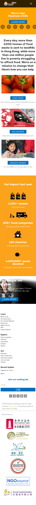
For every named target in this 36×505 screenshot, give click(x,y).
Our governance (6, 319)
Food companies (6, 337)
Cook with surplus (7, 358)
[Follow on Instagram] (14, 395)
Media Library (5, 325)
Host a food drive (6, 356)
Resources (4, 323)
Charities (3, 339)
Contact (3, 362)
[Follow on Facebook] (10, 395)
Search (3, 346)
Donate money (18, 162)
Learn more (18, 22)
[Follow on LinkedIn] (25, 395)
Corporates (4, 341)
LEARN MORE (9, 299)
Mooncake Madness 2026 (18, 14)
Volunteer (18, 131)
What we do (4, 317)
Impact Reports (6, 329)
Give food (18, 98)
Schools (3, 344)
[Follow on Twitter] (18, 395)
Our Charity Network (7, 321)
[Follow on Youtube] (21, 395)
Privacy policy (13, 406)
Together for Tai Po (7, 370)
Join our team (5, 360)
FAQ (2, 327)
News (2, 373)
